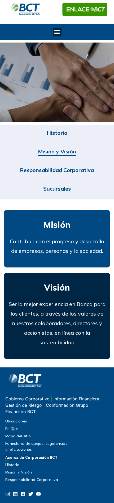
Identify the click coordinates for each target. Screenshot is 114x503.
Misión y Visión (57, 151)
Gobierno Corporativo (28, 398)
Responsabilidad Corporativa (57, 170)
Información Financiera (77, 398)
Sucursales (57, 188)
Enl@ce (12, 428)
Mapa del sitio (18, 436)
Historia (57, 132)
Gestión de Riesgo (24, 405)
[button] (57, 32)
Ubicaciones (16, 421)
